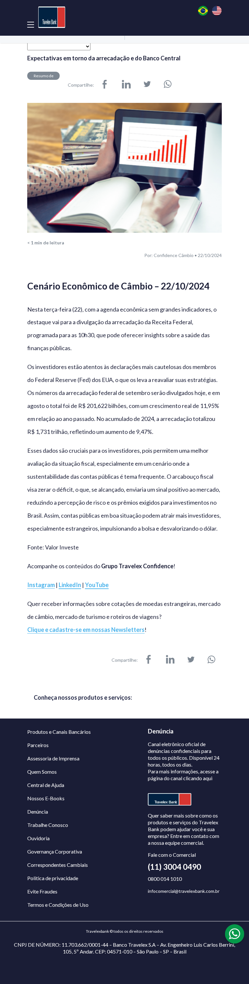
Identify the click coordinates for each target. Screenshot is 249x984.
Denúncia (37, 811)
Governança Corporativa (54, 851)
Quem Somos (42, 772)
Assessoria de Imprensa (53, 758)
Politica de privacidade (52, 878)
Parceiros (38, 745)
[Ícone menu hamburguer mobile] (30, 24)
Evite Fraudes (42, 891)
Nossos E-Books (46, 798)
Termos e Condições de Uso (58, 905)
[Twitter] (147, 85)
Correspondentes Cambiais (57, 865)
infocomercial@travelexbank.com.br (183, 891)
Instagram (41, 585)
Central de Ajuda (45, 785)
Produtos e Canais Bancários (59, 732)
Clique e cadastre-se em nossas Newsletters (86, 629)
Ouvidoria (38, 838)
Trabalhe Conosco (47, 825)
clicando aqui (197, 778)
